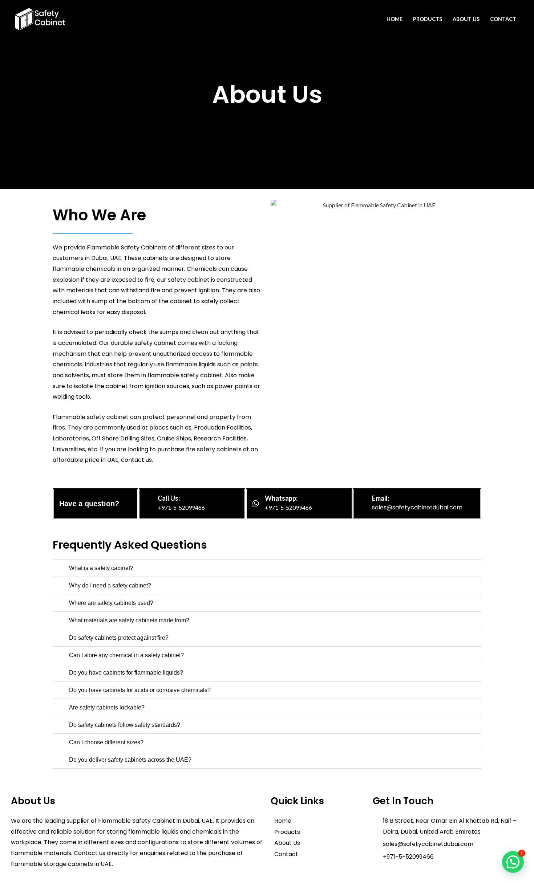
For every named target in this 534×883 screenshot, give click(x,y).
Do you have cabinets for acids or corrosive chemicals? (140, 690)
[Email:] (363, 503)
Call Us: (169, 498)
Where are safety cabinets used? (111, 603)
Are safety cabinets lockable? (107, 707)
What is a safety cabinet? (101, 568)
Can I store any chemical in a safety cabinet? (126, 655)
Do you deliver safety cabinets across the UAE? (130, 760)
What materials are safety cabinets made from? (129, 620)
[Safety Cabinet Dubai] (40, 18)
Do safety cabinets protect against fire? (119, 638)
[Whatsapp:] (255, 503)
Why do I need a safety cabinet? (110, 585)
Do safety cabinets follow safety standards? (124, 725)
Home (394, 19)
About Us (466, 19)
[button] (267, 568)
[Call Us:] (148, 503)
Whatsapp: (281, 498)
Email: (380, 498)
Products (427, 19)
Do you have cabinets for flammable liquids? (126, 673)
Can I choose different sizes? (106, 742)
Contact (503, 19)
